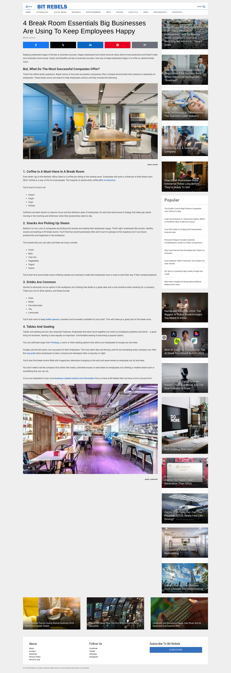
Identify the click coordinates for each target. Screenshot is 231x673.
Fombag (55, 342)
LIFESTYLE (133, 12)
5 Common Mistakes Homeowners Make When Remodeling (179, 550)
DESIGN (119, 12)
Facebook (93, 648)
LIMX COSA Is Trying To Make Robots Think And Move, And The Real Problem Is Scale (184, 385)
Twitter (92, 651)
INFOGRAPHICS (160, 12)
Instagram (93, 657)
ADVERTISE (177, 12)
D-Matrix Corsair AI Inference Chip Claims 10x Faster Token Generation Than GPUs (184, 480)
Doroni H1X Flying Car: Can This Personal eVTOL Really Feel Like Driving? (183, 516)
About (31, 648)
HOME (28, 12)
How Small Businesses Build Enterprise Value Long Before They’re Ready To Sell (181, 184)
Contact (32, 651)
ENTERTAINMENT (93, 12)
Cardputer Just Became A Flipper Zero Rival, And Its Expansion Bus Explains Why (177, 624)
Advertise (33, 654)
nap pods (31, 353)
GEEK (145, 12)
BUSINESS (76, 12)
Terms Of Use (34, 660)
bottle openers (53, 319)
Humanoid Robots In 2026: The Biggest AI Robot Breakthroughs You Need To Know (183, 314)
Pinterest (93, 654)
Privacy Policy (35, 657)
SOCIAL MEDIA (60, 12)
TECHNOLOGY (42, 12)
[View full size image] (90, 121)
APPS (108, 12)
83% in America (107, 180)
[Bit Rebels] (51, 7)
